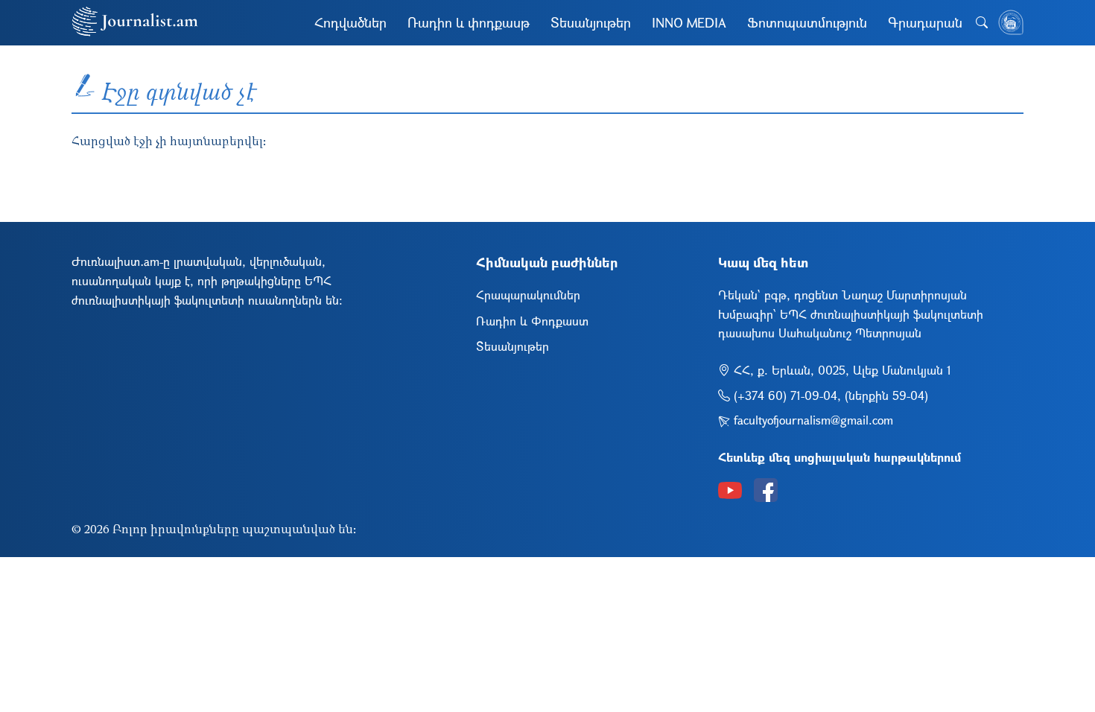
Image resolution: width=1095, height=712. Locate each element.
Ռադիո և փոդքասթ (468, 22)
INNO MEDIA (689, 22)
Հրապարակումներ (528, 294)
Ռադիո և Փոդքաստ (532, 320)
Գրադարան (925, 22)
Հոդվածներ (350, 22)
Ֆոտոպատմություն (807, 22)
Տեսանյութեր (590, 22)
